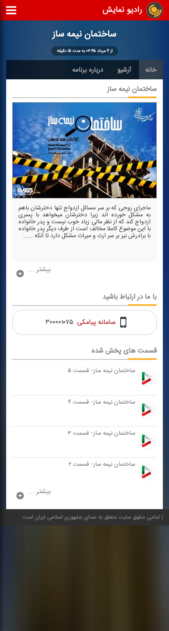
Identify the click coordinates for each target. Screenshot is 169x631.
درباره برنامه (87, 70)
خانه (151, 70)
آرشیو (124, 70)
